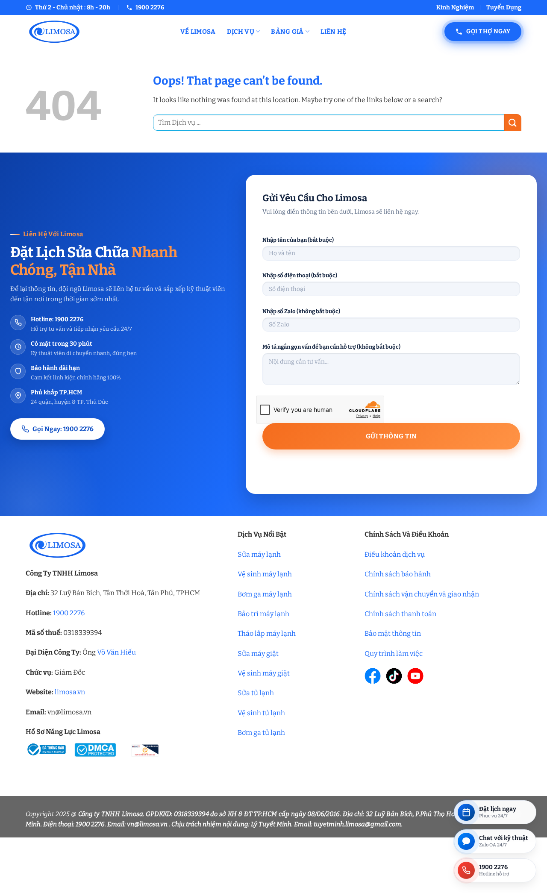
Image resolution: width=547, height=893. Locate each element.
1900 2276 (69, 613)
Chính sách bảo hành (398, 574)
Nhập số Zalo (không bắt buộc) (301, 311)
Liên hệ (333, 31)
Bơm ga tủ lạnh (261, 732)
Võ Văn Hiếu (116, 652)
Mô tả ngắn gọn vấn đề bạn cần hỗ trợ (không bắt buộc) (331, 347)
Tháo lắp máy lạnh (267, 633)
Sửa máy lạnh (259, 554)
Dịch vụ (240, 31)
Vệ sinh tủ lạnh (261, 713)
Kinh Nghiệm (455, 7)
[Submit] (512, 122)
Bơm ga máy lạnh (265, 594)
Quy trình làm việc (394, 653)
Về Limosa (198, 31)
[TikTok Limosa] (394, 676)
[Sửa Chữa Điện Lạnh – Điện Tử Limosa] (97, 31)
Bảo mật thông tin (393, 633)
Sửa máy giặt (258, 653)
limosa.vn (70, 692)
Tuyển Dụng (503, 7)
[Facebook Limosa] (373, 676)
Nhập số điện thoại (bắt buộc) (299, 275)
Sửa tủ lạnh (256, 693)
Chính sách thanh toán (400, 614)
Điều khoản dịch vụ (395, 554)
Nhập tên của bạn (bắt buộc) (298, 240)
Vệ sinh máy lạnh (265, 574)
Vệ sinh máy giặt (264, 673)
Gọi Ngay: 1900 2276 (63, 429)
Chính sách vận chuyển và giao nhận (422, 594)
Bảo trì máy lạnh (263, 614)
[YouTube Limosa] (415, 676)
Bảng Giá (287, 31)
